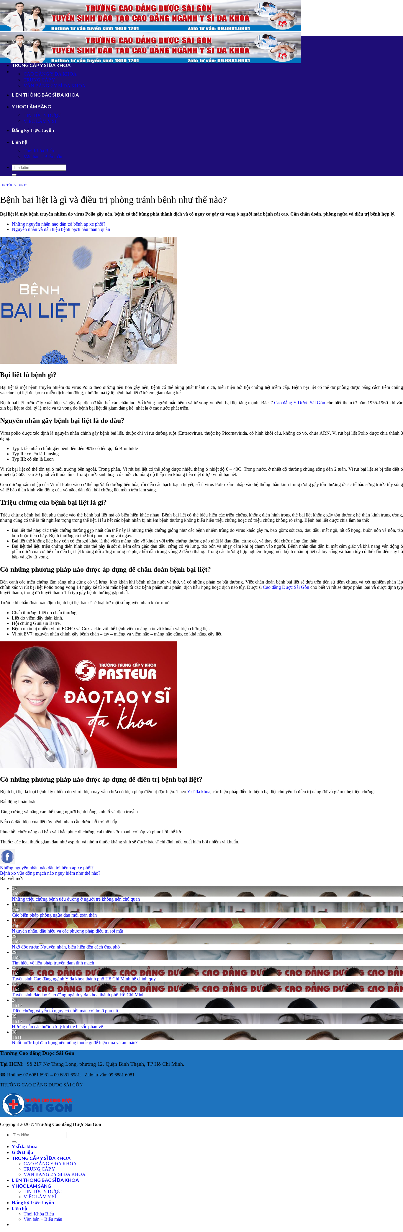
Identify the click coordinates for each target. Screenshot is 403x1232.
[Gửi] (14, 175)
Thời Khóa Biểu (39, 151)
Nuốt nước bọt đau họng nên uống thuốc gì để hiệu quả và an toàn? (74, 1042)
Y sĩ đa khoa (24, 41)
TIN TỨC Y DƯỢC (43, 115)
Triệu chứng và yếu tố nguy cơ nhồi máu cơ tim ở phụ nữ (65, 1010)
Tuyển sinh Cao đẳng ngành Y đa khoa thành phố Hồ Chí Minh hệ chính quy (84, 978)
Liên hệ (19, 142)
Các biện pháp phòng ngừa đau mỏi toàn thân (54, 915)
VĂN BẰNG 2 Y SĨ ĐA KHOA (55, 86)
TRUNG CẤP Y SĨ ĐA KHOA (41, 65)
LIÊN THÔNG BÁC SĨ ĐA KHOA (45, 94)
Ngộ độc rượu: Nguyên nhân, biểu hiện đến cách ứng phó (66, 946)
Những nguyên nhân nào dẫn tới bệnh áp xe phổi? (58, 223)
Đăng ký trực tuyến (33, 130)
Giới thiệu (22, 53)
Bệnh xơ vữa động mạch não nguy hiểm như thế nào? (50, 873)
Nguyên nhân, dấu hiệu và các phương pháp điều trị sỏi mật (67, 930)
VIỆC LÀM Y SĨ (40, 121)
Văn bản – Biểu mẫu (43, 156)
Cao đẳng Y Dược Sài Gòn (299, 402)
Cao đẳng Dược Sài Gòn (286, 587)
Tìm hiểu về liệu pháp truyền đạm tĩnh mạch (53, 962)
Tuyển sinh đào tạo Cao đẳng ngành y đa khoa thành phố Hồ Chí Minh (78, 994)
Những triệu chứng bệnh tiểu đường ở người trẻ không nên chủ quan (76, 899)
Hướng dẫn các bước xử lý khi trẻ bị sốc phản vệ (57, 1026)
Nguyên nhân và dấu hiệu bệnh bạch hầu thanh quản (61, 229)
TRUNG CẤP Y (39, 80)
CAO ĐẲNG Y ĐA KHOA (50, 74)
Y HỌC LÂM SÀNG (31, 106)
